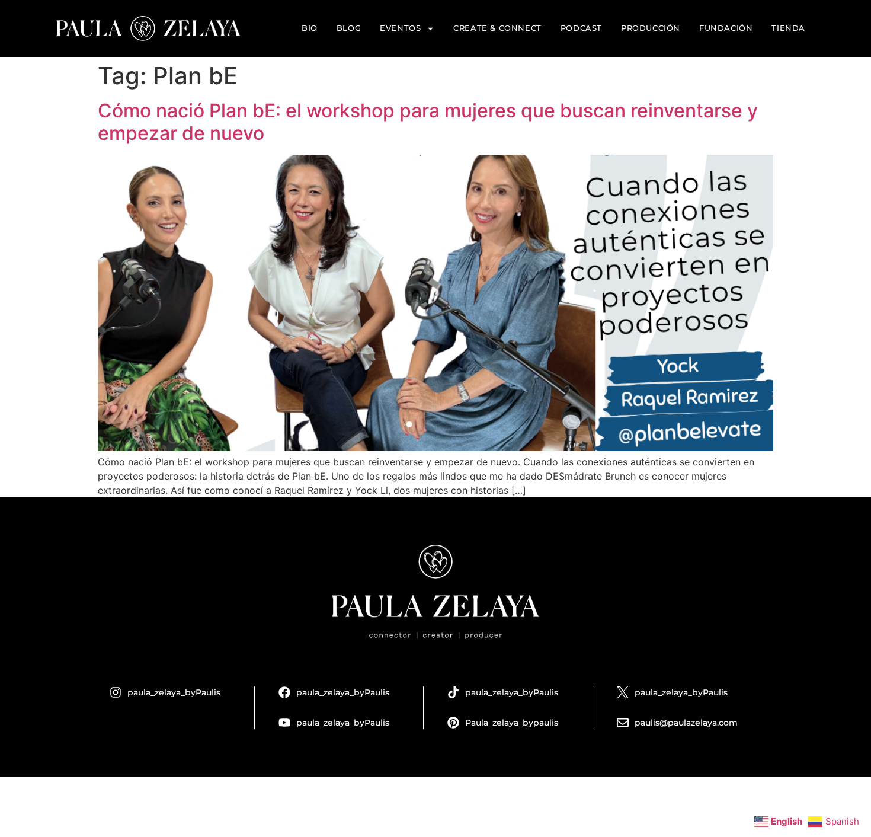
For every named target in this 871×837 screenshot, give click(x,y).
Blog (349, 28)
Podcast (581, 28)
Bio (310, 28)
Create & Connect (497, 28)
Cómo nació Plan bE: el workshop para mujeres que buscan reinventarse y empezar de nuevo (428, 122)
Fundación (725, 28)
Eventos (400, 28)
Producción (650, 28)
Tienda (788, 28)
